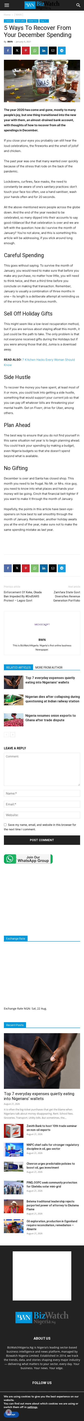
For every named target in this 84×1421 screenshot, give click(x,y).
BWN (10, 41)
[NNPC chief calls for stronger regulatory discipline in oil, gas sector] (13, 1150)
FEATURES (20, 20)
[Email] (53, 50)
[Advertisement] (42, 542)
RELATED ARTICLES (18, 667)
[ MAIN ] (18, 14)
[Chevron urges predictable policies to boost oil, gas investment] (13, 1167)
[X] (17, 50)
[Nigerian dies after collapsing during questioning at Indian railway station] (13, 699)
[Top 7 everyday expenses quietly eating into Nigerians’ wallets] (13, 682)
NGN (27, 1008)
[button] (6, 5)
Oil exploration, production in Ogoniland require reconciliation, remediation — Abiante (52, 1225)
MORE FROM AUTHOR (49, 667)
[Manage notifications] (8, 1412)
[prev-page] (6, 734)
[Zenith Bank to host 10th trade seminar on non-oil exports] (13, 1131)
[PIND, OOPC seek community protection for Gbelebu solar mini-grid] (13, 1187)
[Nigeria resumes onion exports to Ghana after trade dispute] (13, 719)
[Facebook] (8, 50)
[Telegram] (62, 50)
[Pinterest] (26, 50)
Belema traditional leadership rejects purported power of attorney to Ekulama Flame (53, 1205)
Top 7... (44, 20)
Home (7, 14)
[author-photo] (42, 634)
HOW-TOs (32, 20)
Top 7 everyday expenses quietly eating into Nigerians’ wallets (39, 1096)
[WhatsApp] (35, 50)
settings (32, 1407)
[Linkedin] (44, 50)
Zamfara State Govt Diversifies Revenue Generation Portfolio (66, 596)
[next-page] (12, 734)
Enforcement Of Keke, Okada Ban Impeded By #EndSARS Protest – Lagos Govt (23, 596)
